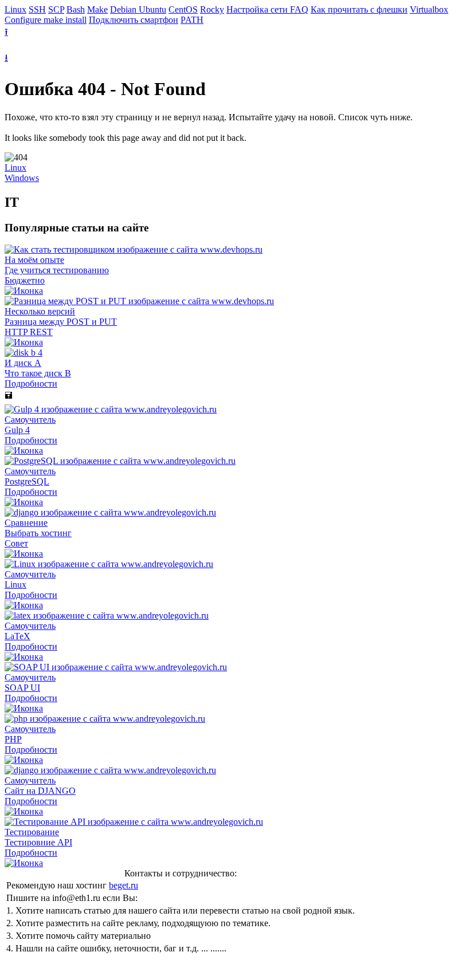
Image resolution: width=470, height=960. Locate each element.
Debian (124, 9)
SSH (37, 9)
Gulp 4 (17, 430)
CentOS (183, 9)
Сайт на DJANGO (40, 791)
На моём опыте (34, 260)
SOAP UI (22, 688)
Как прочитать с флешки (359, 9)
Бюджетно (25, 280)
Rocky (212, 9)
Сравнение (26, 523)
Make (97, 9)
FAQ (299, 9)
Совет (16, 543)
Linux (15, 9)
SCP (56, 9)
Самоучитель (30, 419)
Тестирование (32, 832)
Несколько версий (40, 311)
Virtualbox (429, 9)
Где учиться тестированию (57, 270)
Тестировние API (38, 842)
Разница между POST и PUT (61, 321)
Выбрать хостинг (38, 533)
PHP (13, 739)
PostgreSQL (27, 481)
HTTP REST (29, 332)
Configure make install (46, 20)
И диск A (23, 363)
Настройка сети (258, 9)
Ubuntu (152, 9)
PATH (192, 20)
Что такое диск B (38, 373)
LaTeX (17, 636)
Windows (22, 178)
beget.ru (123, 885)
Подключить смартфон (133, 20)
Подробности (31, 383)
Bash (75, 9)
